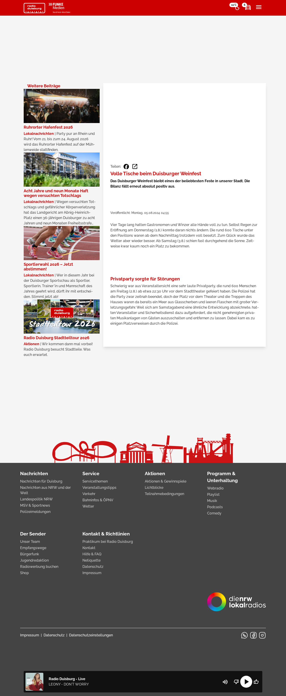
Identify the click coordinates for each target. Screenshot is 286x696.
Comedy (214, 513)
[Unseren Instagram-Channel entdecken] (262, 635)
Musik (212, 501)
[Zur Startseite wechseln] (34, 8)
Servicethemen (95, 481)
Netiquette (91, 560)
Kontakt (88, 548)
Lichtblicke (154, 487)
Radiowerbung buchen (39, 566)
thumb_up (256, 681)
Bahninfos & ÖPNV (97, 500)
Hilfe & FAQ (91, 554)
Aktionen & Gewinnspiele (165, 481)
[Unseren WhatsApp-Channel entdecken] (244, 635)
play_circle (246, 682)
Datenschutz (92, 566)
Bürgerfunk (29, 554)
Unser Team (30, 541)
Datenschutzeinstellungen (91, 635)
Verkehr (88, 494)
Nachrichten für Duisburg (41, 481)
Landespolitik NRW (36, 499)
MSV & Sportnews (35, 505)
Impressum (91, 573)
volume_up (225, 682)
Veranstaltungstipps (99, 487)
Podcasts (215, 507)
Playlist (213, 494)
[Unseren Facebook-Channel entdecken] (253, 635)
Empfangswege (33, 548)
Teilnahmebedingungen (164, 494)
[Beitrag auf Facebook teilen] (126, 166)
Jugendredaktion (34, 560)
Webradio (215, 488)
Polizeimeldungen (35, 512)
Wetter (88, 506)
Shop (24, 573)
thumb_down (236, 681)
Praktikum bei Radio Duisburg (107, 541)
